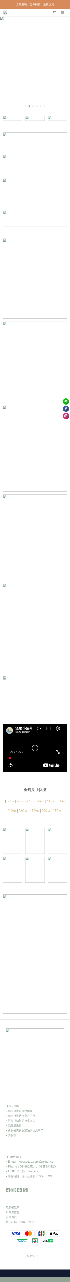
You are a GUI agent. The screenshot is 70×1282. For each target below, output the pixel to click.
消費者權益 (12, 1212)
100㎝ (62, 801)
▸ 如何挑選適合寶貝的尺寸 (22, 1116)
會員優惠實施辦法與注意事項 (25, 1130)
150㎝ (57, 811)
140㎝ (46, 811)
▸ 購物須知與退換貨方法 (20, 1120)
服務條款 (11, 1217)
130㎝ (35, 811)
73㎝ (30, 801)
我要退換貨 (14, 1125)
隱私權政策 (12, 1207)
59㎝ (10, 801)
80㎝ (40, 801)
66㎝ (20, 801)
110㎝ (12, 811)
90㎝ (50, 801)
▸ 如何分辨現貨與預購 (19, 1111)
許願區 (12, 1135)
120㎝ (23, 811)
